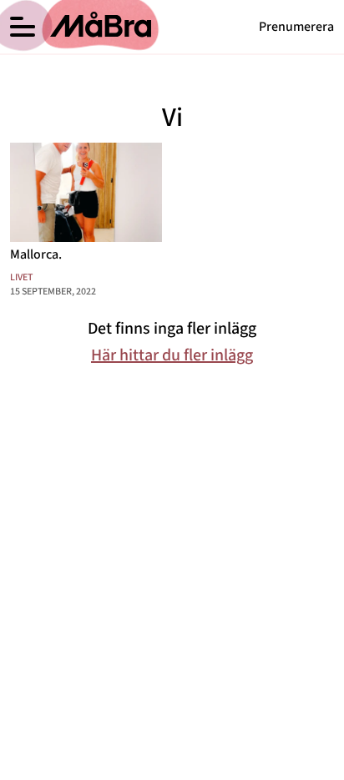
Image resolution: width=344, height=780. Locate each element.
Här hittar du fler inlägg (172, 355)
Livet (21, 277)
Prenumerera (296, 26)
